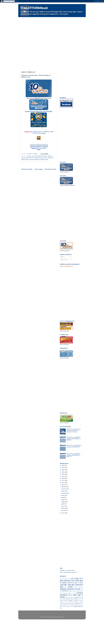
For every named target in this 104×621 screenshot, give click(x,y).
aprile (62, 503)
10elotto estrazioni (78, 587)
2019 (63, 476)
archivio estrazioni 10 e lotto (69, 593)
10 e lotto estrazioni (37, 156)
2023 (63, 467)
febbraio (63, 508)
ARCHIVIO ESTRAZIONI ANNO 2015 (39, 145)
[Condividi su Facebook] (46, 154)
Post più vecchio (50, 169)
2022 (63, 470)
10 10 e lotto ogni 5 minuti (65, 578)
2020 (63, 474)
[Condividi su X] (44, 154)
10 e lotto (28, 156)
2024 (63, 465)
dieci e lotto (79, 597)
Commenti (64, 259)
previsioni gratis (63, 603)
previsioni (76, 600)
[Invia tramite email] (41, 154)
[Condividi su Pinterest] (47, 154)
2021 (63, 472)
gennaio (63, 510)
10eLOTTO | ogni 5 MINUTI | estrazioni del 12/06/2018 (74, 446)
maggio (63, 501)
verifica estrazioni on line (67, 606)
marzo (63, 506)
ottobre (63, 491)
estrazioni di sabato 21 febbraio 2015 (38, 159)
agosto (63, 495)
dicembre (63, 486)
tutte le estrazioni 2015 (71, 604)
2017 (63, 480)
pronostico (73, 603)
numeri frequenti (74, 598)
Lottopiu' (70, 590)
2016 (63, 482)
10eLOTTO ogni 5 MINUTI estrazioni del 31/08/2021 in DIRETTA (74, 439)
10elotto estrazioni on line (40, 157)
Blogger (62, 617)
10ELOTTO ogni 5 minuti (75, 582)
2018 (63, 478)
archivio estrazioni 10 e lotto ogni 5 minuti (71, 595)
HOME (38, 149)
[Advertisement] (49, 18)
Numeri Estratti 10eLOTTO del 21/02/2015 (38, 111)
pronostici (68, 603)
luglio (62, 497)
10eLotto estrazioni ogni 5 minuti (71, 586)
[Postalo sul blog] (43, 154)
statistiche (77, 603)
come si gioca (42, 148)
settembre (64, 493)
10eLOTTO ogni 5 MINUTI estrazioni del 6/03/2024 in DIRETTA (73, 455)
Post (63, 256)
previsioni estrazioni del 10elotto (76, 601)
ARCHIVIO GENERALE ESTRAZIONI (39, 146)
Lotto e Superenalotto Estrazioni (68, 572)
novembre (64, 489)
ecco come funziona (64, 598)
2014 (63, 513)
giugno (63, 499)
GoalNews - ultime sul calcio (67, 570)
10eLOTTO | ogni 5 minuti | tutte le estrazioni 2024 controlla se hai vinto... (74, 430)
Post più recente (26, 169)
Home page (39, 169)
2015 (63, 485)
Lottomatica (65, 591)
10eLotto (44, 156)
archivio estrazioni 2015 (70, 597)
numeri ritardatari (68, 600)
